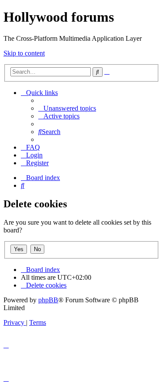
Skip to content (24, 53)
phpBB (48, 300)
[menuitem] (67, 108)
